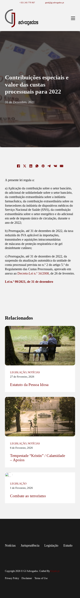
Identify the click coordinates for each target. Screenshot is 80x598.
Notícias (34, 372)
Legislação (18, 372)
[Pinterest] (43, 166)
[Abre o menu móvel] (73, 18)
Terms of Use (41, 578)
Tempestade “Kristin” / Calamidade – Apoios (37, 458)
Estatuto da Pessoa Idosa (29, 385)
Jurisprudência (30, 545)
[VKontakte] (55, 166)
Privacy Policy (12, 578)
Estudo (67, 545)
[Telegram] (49, 166)
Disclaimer (27, 578)
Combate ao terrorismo (28, 496)
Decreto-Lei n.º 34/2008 (33, 273)
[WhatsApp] (37, 166)
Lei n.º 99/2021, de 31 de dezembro (29, 281)
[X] (25, 166)
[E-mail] (61, 166)
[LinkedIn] (31, 166)
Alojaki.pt (54, 571)
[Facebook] (18, 166)
